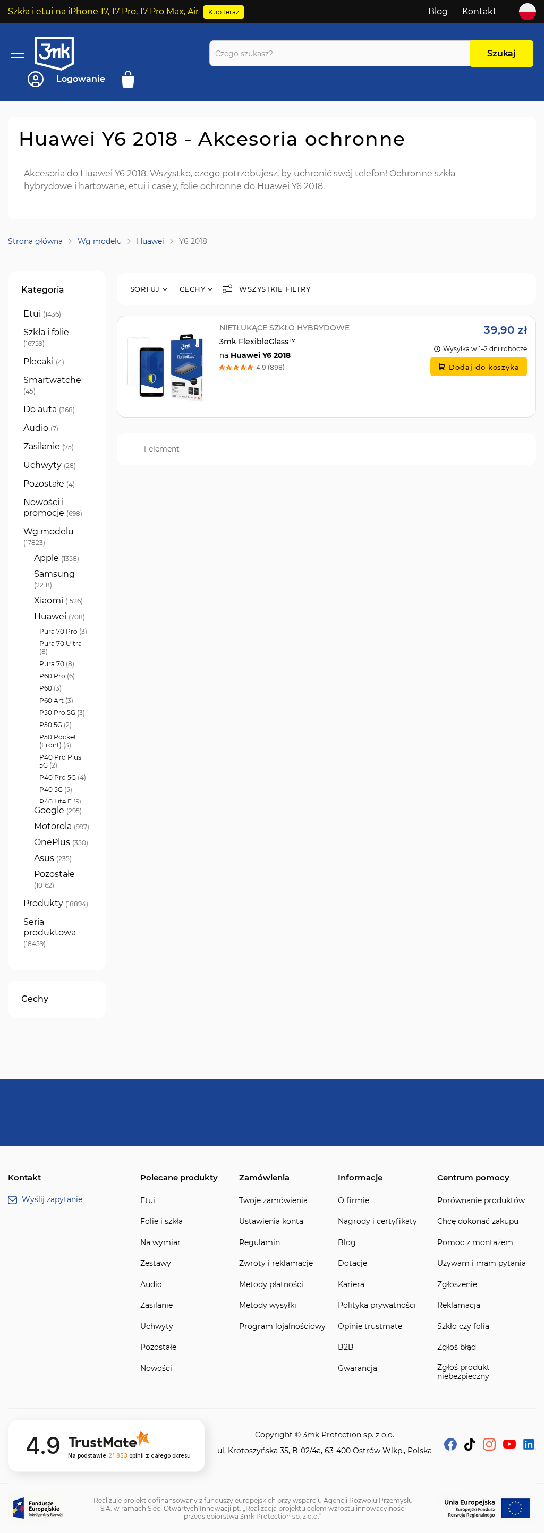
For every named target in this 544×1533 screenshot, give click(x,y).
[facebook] (450, 1448)
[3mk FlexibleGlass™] (326, 366)
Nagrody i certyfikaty (377, 1221)
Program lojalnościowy (282, 1326)
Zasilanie (156, 1305)
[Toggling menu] (17, 53)
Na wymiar (160, 1242)
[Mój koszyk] (131, 79)
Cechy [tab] (34, 999)
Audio (151, 1284)
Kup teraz (223, 12)
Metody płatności (271, 1284)
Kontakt (479, 11)
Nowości (156, 1368)
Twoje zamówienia (273, 1200)
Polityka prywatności (377, 1305)
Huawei (150, 241)
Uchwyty (156, 1326)
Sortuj (145, 289)
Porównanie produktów (481, 1200)
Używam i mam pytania (481, 1263)
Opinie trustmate (370, 1326)
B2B (346, 1347)
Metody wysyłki (267, 1305)
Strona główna (35, 241)
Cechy (193, 289)
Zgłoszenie (457, 1284)
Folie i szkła (161, 1221)
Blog (438, 11)
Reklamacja (458, 1305)
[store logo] (64, 54)
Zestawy (155, 1263)
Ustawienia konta (271, 1221)
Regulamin (259, 1242)
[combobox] (342, 53)
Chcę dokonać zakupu (477, 1221)
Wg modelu (100, 241)
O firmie (353, 1200)
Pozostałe (158, 1347)
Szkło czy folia (463, 1326)
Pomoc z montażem (475, 1242)
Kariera (351, 1284)
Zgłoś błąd (456, 1347)
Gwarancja (357, 1368)
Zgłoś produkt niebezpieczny (463, 1372)
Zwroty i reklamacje (276, 1263)
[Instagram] (489, 1448)
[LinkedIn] (529, 1447)
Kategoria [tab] (42, 290)
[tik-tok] (469, 1448)
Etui (147, 1200)
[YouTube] (509, 1446)
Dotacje (352, 1263)
